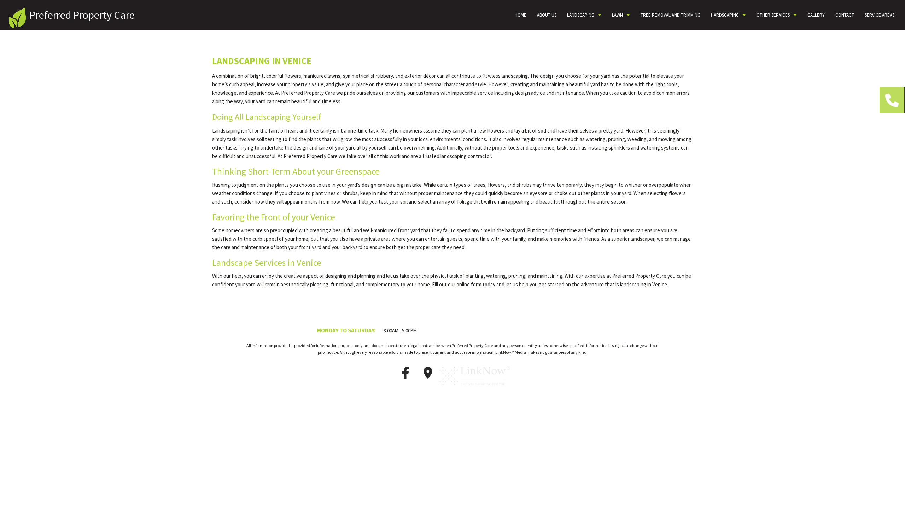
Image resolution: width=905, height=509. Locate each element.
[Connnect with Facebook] (405, 375)
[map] (427, 375)
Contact (844, 15)
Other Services (773, 15)
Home (520, 15)
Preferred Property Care (82, 15)
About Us (546, 15)
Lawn (617, 15)
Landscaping (580, 15)
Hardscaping (725, 15)
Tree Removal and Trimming (670, 15)
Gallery (816, 15)
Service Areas (879, 15)
